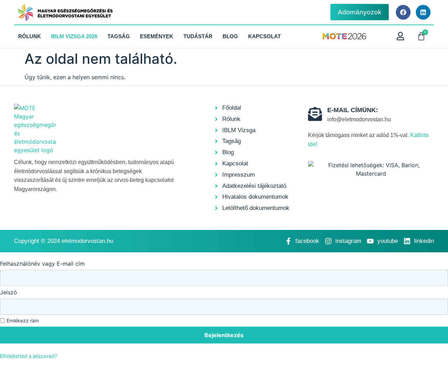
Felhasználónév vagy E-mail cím (42, 263)
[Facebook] (403, 12)
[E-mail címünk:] (315, 114)
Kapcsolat (264, 36)
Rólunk (29, 36)
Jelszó (8, 292)
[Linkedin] (423, 12)
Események (156, 36)
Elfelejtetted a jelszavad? (28, 356)
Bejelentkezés (224, 335)
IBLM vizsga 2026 (74, 36)
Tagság (118, 36)
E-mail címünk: (352, 110)
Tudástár (197, 36)
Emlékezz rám (23, 320)
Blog (230, 36)
